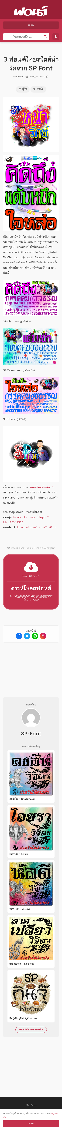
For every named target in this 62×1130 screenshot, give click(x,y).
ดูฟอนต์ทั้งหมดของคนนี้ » (31, 1029)
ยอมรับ (31, 1123)
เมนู (32, 25)
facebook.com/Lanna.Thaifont (36, 527)
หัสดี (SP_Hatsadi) (19, 909)
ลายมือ (40, 89)
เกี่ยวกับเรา (31, 1105)
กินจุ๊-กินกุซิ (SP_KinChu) (23, 1018)
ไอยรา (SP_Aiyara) (19, 854)
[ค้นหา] (45, 36)
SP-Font (20, 76)
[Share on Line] (35, 636)
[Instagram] (43, 636)
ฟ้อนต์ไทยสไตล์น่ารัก (41, 487)
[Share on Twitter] (27, 636)
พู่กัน (24, 89)
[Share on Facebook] (19, 636)
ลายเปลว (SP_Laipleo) (21, 964)
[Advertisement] (31, 667)
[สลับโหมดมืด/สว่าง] (55, 36)
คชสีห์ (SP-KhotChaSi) (22, 799)
